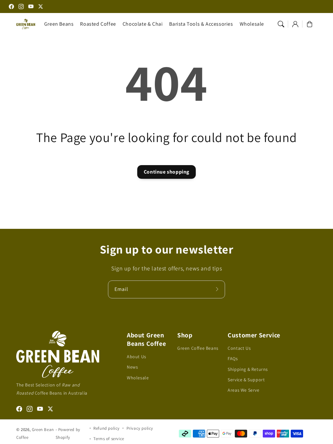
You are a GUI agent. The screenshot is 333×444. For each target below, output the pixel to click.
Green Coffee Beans (198, 348)
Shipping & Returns (248, 369)
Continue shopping (166, 171)
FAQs (233, 358)
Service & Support (246, 380)
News (132, 367)
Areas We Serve (243, 390)
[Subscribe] (218, 289)
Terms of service (108, 438)
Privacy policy (140, 428)
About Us (136, 356)
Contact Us (239, 348)
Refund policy (106, 428)
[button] (281, 24)
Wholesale (138, 378)
